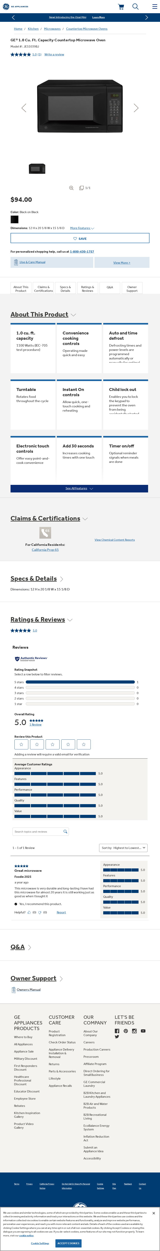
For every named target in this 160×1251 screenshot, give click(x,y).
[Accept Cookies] (153, 1213)
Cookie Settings (40, 1243)
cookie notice (26, 1235)
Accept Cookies (69, 1243)
